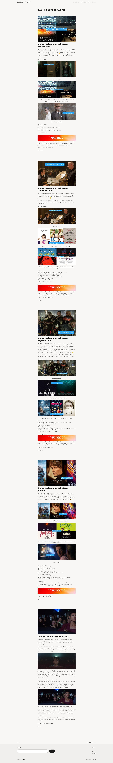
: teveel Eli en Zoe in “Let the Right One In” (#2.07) (50, 572)
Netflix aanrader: (49, 429)
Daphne (47, 676)
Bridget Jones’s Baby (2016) (48, 246)
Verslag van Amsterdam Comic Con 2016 (46, 423)
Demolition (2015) (43, 266)
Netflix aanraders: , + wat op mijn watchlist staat (52, 578)
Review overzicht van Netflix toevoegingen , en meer (54, 422)
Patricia (43, 676)
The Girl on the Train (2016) (54, 99)
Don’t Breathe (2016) (56, 79)
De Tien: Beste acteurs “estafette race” (46, 426)
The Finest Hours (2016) (46, 418)
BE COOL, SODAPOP (24, 2)
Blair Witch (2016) (63, 266)
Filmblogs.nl (45, 291)
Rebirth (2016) (56, 562)
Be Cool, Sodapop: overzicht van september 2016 (53, 189)
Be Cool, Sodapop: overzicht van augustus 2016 (53, 339)
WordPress (94, 759)
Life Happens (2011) (58, 246)
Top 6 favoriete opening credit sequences (46, 569)
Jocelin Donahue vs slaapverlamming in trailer (50, 276)
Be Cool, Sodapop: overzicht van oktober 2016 (53, 45)
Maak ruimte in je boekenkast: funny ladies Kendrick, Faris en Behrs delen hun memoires (56, 428)
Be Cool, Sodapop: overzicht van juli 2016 (53, 489)
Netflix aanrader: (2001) (48, 431)
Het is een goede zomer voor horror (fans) (47, 575)
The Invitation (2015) (42, 541)
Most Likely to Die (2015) (53, 266)
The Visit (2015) (67, 246)
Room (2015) (47, 521)
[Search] (52, 751)
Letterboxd (94, 753)
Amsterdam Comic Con (59, 354)
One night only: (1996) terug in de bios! (48, 279)
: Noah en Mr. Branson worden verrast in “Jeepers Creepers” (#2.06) (54, 577)
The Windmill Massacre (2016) (67, 99)
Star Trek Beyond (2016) (63, 521)
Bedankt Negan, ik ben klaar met (49, 127)
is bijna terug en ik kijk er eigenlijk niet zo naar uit (52, 272)
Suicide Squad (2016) (56, 378)
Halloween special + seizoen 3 (46, 129)
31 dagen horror (58, 49)
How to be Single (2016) (58, 418)
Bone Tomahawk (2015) (56, 121)
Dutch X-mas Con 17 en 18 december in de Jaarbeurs (49, 130)
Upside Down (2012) (42, 99)
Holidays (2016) (58, 542)
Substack (93, 751)
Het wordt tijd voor (46, 571)
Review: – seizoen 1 (45, 281)
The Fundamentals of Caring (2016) (56, 541)
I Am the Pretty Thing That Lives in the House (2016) (60, 100)
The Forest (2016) (68, 418)
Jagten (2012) (54, 521)
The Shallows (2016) (62, 398)
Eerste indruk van (48, 275)
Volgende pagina (92, 742)
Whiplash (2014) (56, 226)
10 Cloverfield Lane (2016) (51, 398)
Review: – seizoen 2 (44, 425)
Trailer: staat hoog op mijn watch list (50, 274)
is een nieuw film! (46, 568)
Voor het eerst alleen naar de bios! (45, 566)
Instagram (94, 750)
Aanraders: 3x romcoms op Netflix (45, 278)
